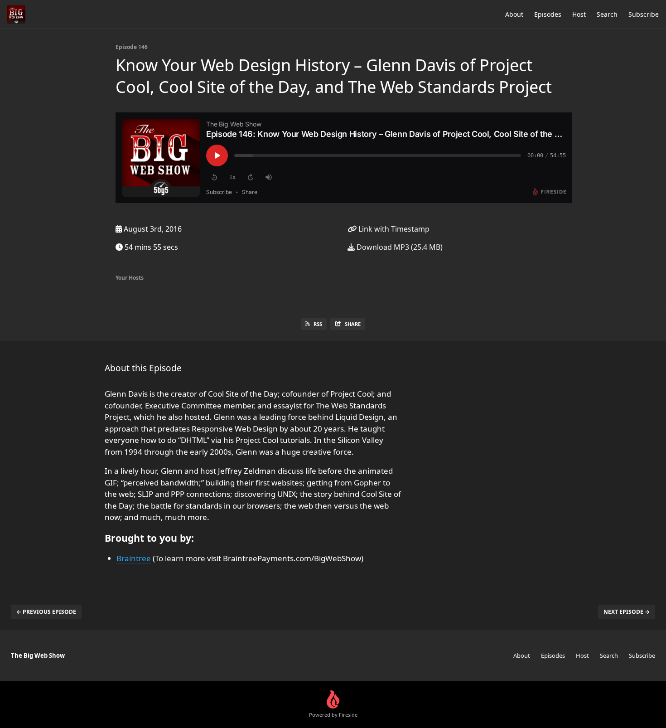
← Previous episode (46, 612)
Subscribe (643, 14)
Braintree (133, 558)
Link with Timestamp (393, 229)
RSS (318, 323)
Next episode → (626, 612)
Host (579, 14)
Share (353, 323)
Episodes (547, 14)
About (514, 14)
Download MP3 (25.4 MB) (399, 247)
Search (607, 14)
